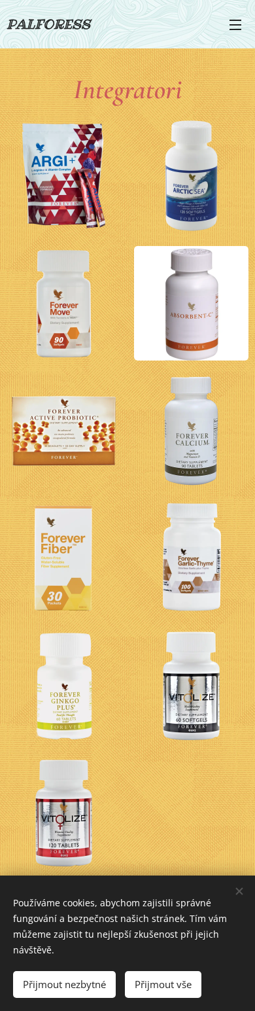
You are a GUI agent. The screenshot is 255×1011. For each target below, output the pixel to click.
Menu (235, 24)
